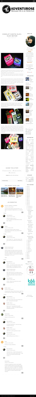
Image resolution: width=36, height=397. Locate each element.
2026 (27, 186)
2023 (27, 190)
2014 (27, 203)
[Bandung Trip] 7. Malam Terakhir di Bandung (30, 237)
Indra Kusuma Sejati (9, 247)
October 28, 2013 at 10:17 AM (11, 304)
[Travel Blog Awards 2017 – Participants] (30, 130)
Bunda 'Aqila (9, 302)
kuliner (30, 181)
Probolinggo (32, 154)
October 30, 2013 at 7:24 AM (11, 334)
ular (33, 181)
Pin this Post (12, 172)
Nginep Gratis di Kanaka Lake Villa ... (4, 196)
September (29, 240)
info (11, 175)
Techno (32, 178)
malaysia (32, 169)
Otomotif (27, 178)
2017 (27, 199)
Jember (27, 146)
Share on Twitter (17, 170)
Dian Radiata (9, 215)
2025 (27, 188)
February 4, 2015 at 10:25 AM (9, 362)
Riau (33, 155)
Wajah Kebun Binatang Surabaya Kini (30, 230)
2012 (27, 252)
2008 (27, 258)
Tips (26, 179)
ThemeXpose (8, 395)
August (29, 241)
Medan (27, 151)
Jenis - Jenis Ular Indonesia (31, 94)
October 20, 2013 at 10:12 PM (9, 289)
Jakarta (29, 144)
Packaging (7, 361)
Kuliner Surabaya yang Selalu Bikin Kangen (30, 226)
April (28, 247)
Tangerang (32, 161)
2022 (27, 192)
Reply (22, 212)
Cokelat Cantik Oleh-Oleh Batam (29, 217)
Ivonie (6, 226)
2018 (27, 197)
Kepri (26, 148)
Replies (5, 213)
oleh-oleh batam (15, 175)
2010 (27, 255)
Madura (32, 149)
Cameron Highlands (30, 143)
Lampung (27, 149)
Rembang (30, 155)
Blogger (31, 296)
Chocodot (9, 127)
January (29, 251)
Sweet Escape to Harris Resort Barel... (19, 196)
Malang (30, 150)
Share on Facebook (7, 170)
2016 (27, 200)
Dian (6, 341)
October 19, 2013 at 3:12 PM (11, 263)
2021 (27, 193)
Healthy (32, 177)
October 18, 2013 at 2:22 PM (9, 227)
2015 (27, 202)
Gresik (27, 144)
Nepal (33, 151)
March (29, 248)
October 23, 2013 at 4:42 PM (11, 350)
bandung (27, 165)
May (28, 245)
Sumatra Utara (31, 160)
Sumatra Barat (28, 159)
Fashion (29, 177)
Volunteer (27, 181)
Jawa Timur (32, 145)
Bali (29, 139)
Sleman (32, 157)
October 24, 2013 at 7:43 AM (11, 270)
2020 (27, 195)
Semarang (32, 156)
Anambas (27, 139)
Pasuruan (27, 154)
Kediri (33, 146)
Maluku (32, 150)
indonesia (28, 168)
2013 (27, 204)
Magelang (27, 150)
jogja (33, 168)
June (28, 244)
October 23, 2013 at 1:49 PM (11, 322)
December (29, 206)
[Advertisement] (18, 25)
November (29, 207)
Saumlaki (27, 156)
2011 (27, 254)
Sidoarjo (27, 157)
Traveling (31, 179)
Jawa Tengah (28, 145)
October (29, 209)
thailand (27, 171)
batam (10, 175)
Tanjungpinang (28, 162)
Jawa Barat (32, 144)
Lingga (30, 149)
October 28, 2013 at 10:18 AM (11, 329)
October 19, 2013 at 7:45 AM (11, 216)
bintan (27, 166)
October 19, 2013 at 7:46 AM (11, 237)
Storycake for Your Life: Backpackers (29, 221)
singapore (27, 170)
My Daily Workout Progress (11, 205)
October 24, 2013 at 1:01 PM (11, 279)
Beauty (27, 177)
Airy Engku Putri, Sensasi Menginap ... (12, 196)
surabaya (32, 170)
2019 (27, 196)
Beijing (33, 140)
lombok (27, 169)
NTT (29, 151)
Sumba (27, 161)
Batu (29, 140)
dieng (33, 166)
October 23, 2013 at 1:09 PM (9, 315)
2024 (27, 189)
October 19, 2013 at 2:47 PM (9, 248)
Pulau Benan (27, 155)
